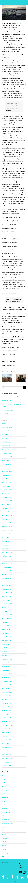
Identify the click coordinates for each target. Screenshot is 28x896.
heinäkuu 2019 (7, 718)
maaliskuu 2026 (7, 442)
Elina (4, 783)
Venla (4, 845)
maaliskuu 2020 (7, 688)
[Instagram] (24, 872)
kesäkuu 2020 (7, 677)
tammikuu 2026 (7, 449)
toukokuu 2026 (7, 434)
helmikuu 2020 (7, 692)
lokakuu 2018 (7, 743)
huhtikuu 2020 (7, 685)
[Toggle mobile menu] (25, 3)
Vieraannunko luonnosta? (10, 397)
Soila (4, 834)
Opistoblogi (6, 819)
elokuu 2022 (6, 582)
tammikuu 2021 (7, 651)
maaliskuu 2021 (7, 644)
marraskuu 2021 (7, 615)
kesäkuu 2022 (7, 589)
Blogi (4, 779)
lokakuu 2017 (7, 762)
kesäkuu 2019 (7, 721)
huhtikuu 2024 (7, 519)
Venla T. (5, 849)
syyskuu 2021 (7, 622)
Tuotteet (5, 838)
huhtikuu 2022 (7, 596)
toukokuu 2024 (7, 515)
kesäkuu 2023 (7, 548)
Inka (4, 794)
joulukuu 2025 (7, 453)
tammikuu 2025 (7, 493)
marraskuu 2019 (7, 703)
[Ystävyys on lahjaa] (21, 375)
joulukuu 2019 (7, 699)
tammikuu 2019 (7, 740)
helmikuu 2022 (7, 604)
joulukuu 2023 (7, 534)
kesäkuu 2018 (7, 754)
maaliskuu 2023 (7, 559)
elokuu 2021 (6, 626)
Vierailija (6, 853)
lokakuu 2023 (7, 537)
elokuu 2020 (6, 670)
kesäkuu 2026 (7, 431)
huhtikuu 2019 (7, 729)
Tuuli (4, 841)
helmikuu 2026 (7, 445)
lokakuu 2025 (7, 460)
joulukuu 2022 (7, 571)
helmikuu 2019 (7, 736)
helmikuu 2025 (7, 490)
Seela (4, 830)
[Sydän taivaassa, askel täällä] (7, 375)
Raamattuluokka (8, 823)
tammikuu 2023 (7, 567)
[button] (3, 378)
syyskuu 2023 (7, 541)
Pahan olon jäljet (8, 410)
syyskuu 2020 (7, 666)
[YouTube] (20, 872)
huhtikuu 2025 (7, 482)
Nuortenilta (6, 812)
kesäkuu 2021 (7, 633)
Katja (4, 801)
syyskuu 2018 (7, 747)
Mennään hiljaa (7, 400)
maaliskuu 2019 (7, 732)
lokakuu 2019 (7, 707)
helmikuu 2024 (7, 526)
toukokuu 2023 (7, 552)
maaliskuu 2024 (7, 523)
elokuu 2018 (6, 751)
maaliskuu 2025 (7, 486)
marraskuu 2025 (7, 456)
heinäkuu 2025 (7, 471)
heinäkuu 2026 (7, 427)
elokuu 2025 (6, 468)
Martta (5, 805)
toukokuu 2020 (7, 681)
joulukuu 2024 (7, 497)
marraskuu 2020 (7, 659)
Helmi (5, 790)
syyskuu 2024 (7, 508)
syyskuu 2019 (7, 710)
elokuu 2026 (6, 423)
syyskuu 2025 (7, 464)
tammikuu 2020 (7, 696)
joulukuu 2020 (7, 655)
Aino (4, 775)
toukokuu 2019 (7, 725)
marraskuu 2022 (7, 574)
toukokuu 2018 (7, 758)
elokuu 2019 (6, 714)
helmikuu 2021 (7, 648)
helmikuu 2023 (7, 563)
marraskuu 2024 (7, 501)
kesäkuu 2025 (7, 475)
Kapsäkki (5, 797)
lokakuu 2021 (7, 618)
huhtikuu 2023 (7, 556)
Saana (4, 827)
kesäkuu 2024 (7, 512)
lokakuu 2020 (7, 662)
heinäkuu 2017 (7, 765)
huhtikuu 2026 (7, 438)
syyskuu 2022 (7, 578)
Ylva (4, 856)
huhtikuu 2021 (7, 640)
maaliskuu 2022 (7, 600)
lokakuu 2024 (7, 504)
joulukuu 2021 (7, 611)
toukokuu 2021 (7, 637)
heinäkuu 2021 (7, 629)
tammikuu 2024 (7, 530)
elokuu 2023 (6, 545)
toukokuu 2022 (7, 593)
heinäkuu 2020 (7, 674)
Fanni (4, 786)
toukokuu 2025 (7, 479)
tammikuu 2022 (7, 607)
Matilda (5, 808)
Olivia (5, 816)
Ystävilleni (6, 414)
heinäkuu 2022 (7, 585)
